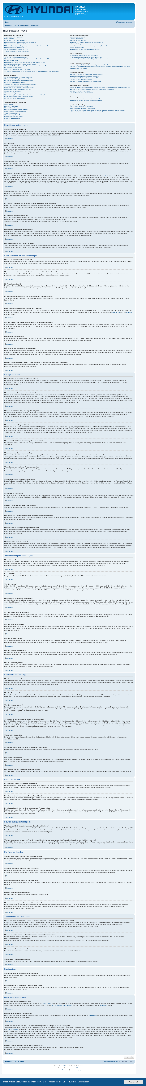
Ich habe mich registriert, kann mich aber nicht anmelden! (20, 42)
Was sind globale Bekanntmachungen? (15, 111)
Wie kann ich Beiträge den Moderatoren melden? (17, 93)
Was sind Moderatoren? (76, 38)
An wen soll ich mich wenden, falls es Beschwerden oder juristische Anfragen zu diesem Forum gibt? (98, 110)
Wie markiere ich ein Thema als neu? (14, 98)
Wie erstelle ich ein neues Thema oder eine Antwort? (18, 77)
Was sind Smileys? (9, 108)
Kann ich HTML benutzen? (11, 106)
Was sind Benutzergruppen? (78, 40)
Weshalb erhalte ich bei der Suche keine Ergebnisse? (85, 76)
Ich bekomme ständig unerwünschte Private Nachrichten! (86, 57)
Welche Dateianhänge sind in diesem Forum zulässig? (85, 98)
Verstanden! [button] (133, 1082)
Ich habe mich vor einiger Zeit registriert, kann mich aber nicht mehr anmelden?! (26, 45)
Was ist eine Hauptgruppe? (77, 47)
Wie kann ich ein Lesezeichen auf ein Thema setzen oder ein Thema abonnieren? (92, 89)
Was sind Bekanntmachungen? (13, 113)
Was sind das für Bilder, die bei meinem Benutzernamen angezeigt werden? (25, 66)
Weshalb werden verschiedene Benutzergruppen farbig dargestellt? (88, 45)
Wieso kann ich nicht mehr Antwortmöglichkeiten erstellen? (20, 84)
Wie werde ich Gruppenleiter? (78, 44)
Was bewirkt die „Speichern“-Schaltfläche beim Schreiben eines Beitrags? (24, 94)
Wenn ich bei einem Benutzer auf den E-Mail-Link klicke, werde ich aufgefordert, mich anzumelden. (31, 71)
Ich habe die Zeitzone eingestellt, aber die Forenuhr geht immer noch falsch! (25, 62)
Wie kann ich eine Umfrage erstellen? (14, 82)
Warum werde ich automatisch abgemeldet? (16, 49)
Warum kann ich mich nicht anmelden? (15, 44)
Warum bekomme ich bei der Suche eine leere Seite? (84, 78)
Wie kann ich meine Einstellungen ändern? (16, 57)
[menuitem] (6, 22)
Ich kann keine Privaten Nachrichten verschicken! (84, 55)
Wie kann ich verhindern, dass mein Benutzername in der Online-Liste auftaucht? (26, 59)
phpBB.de (129, 312)
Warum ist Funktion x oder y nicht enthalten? (82, 108)
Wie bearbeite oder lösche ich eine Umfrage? (16, 86)
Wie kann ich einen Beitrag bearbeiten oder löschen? (18, 79)
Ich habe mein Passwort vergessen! (14, 47)
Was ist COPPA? (9, 38)
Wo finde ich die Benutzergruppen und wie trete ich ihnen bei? (87, 42)
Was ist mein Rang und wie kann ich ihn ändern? (17, 69)
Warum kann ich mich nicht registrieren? (15, 40)
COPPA (106, 175)
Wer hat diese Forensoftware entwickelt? (81, 106)
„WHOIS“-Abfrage (12, 1029)
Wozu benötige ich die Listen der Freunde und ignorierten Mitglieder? (89, 65)
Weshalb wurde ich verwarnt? (12, 91)
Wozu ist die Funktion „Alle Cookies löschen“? (17, 51)
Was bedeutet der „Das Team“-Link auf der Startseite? (85, 49)
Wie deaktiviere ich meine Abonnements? (81, 92)
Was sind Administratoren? (77, 37)
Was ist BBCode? (9, 104)
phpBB (63, 1065)
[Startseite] (39, 9)
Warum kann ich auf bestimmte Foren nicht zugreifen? (19, 87)
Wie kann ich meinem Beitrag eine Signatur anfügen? (18, 80)
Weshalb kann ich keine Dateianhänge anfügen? (17, 89)
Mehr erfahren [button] (83, 1082)
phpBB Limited (115, 312)
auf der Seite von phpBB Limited (62, 1005)
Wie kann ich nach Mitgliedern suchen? (81, 79)
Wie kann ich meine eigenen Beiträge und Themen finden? (86, 81)
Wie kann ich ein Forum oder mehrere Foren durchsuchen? (86, 74)
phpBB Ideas (93, 1015)
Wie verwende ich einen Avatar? (13, 67)
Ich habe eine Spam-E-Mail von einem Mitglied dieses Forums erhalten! (89, 59)
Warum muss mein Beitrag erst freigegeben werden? (18, 96)
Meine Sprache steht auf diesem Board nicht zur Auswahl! (20, 64)
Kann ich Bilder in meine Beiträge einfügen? (16, 109)
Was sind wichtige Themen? (12, 115)
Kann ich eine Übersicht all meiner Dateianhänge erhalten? (86, 100)
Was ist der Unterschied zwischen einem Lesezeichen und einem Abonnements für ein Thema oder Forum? (100, 87)
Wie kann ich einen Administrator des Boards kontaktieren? (86, 112)
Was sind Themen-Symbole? (12, 118)
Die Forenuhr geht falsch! (11, 60)
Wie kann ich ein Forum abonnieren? (80, 91)
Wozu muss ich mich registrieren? (13, 37)
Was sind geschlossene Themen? (13, 116)
